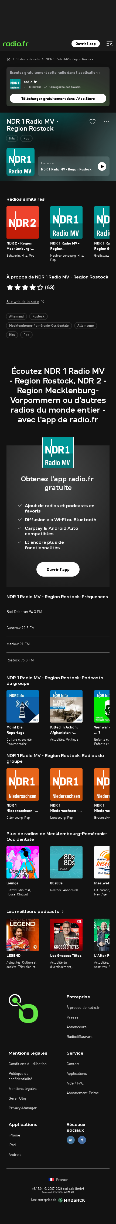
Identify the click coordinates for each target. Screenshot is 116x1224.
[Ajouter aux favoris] (92, 121)
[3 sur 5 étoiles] (25, 287)
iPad (12, 1145)
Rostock (38, 316)
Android (15, 1155)
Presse (72, 1017)
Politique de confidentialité (20, 1076)
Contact (73, 1064)
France (61, 1180)
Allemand (16, 316)
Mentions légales (23, 1089)
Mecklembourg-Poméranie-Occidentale (39, 325)
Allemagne (85, 325)
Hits (12, 138)
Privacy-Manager (23, 1108)
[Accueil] (8, 59)
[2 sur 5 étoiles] (17, 287)
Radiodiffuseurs (80, 1037)
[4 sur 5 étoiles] (32, 287)
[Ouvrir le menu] (109, 43)
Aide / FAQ (75, 1083)
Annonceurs (77, 1027)
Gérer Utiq (17, 1098)
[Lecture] (102, 166)
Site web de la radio (22, 302)
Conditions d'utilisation (28, 1064)
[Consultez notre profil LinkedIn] (71, 1140)
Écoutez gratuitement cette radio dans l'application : (55, 73)
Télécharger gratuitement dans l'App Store (58, 99)
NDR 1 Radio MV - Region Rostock (66, 169)
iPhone (14, 1135)
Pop (26, 138)
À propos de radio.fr (83, 1008)
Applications (77, 1074)
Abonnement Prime (83, 1093)
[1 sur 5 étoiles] (10, 287)
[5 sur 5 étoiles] (40, 287)
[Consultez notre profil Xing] (82, 1140)
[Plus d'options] (106, 121)
